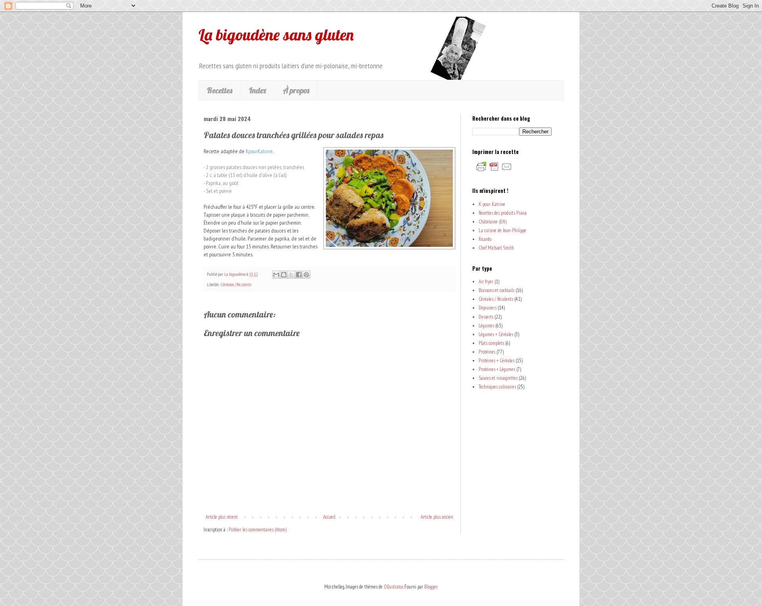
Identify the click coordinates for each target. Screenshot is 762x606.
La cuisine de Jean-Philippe (502, 230)
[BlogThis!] (284, 275)
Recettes (219, 90)
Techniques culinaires (497, 386)
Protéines (487, 351)
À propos (296, 90)
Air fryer (486, 281)
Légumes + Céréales (496, 334)
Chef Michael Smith (496, 247)
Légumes (486, 325)
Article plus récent (222, 517)
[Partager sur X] (291, 275)
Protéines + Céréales (496, 360)
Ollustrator (393, 586)
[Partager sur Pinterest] (306, 275)
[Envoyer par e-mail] (276, 275)
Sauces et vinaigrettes (498, 378)
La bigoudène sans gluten (276, 34)
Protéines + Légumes (497, 369)
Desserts (486, 317)
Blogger (430, 586)
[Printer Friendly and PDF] (494, 170)
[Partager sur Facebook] (299, 275)
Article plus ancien (437, 517)
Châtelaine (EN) (492, 221)
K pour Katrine (492, 204)
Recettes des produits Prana (503, 213)
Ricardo (485, 239)
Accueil (329, 517)
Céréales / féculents (236, 284)
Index (257, 90)
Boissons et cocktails (496, 290)
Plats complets (491, 343)
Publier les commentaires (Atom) (258, 529)
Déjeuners (487, 307)
